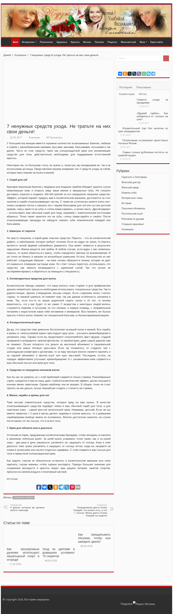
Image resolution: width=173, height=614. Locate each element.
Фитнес (87, 42)
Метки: (143, 94)
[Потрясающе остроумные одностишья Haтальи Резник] (119, 140)
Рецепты (112, 42)
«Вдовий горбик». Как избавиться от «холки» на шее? (152, 116)
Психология (46, 42)
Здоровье (61, 42)
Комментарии (127, 94)
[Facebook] (113, 599)
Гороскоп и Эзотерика (134, 177)
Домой (7, 55)
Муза (142, 42)
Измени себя (129, 192)
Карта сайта (156, 42)
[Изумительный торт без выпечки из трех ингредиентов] (119, 128)
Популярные (143, 87)
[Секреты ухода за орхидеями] (126, 104)
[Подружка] (86, 21)
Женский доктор (130, 182)
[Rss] (110, 599)
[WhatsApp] (144, 74)
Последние (125, 87)
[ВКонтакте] (120, 74)
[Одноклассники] (125, 74)
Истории (126, 203)
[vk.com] (116, 599)
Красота (75, 42)
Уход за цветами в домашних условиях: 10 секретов (58, 552)
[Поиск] (166, 58)
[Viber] (139, 74)
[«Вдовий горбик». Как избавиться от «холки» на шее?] (126, 117)
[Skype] (148, 74)
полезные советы (23, 498)
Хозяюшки (20, 55)
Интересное (28, 42)
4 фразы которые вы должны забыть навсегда (27, 507)
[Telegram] (153, 74)
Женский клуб (128, 42)
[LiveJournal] (134, 74)
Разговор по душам (132, 218)
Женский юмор (130, 187)
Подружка (126, 603)
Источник (12, 478)
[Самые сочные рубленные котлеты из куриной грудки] (119, 152)
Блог (15, 42)
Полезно (99, 42)
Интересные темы (132, 197)
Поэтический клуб (132, 213)
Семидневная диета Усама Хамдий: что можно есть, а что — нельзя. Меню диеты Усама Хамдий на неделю (90, 510)
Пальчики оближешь (133, 208)
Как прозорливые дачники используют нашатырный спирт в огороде (23, 554)
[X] (130, 74)
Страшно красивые (132, 224)
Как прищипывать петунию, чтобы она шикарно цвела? (94, 538)
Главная (7, 41)
